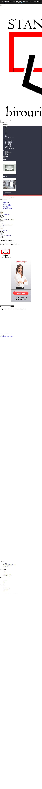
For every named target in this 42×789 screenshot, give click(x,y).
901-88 (6, 136)
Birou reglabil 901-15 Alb (4, 214)
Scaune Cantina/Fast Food (9, 148)
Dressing (4, 159)
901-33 (6, 132)
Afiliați (4, 581)
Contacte (4, 571)
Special (4, 582)
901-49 (6, 135)
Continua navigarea (25, 2)
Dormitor (5, 176)
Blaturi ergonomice (8, 152)
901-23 (6, 130)
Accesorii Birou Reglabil (9, 137)
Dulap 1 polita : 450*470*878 (5, 235)
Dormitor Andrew (8, 192)
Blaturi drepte (7, 151)
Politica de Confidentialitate (7, 565)
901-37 (6, 133)
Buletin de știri (5, 589)
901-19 (6, 129)
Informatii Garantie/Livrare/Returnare (9, 564)
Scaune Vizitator (7, 143)
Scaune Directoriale (8, 141)
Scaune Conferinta (8, 144)
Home (4, 590)
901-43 (6, 134)
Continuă (2, 335)
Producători (5, 579)
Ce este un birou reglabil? (7, 575)
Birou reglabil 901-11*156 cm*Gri (6, 225)
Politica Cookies (5, 566)
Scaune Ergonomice (8, 142)
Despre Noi (5, 563)
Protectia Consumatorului (7, 574)
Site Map (4, 573)
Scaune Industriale (8, 145)
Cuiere (6, 147)
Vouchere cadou (5, 580)
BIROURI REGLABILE (8, 336)
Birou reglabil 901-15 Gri (4, 230)
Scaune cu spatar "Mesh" (9, 140)
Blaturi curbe (7, 154)
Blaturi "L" (7, 153)
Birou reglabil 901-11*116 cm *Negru (7, 219)
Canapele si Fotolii (8, 146)
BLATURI (2, 336)
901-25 (6, 131)
